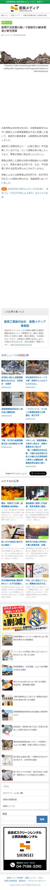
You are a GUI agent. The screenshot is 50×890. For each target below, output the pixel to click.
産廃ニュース (6, 22)
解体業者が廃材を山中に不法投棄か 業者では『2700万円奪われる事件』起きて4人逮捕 (24, 193)
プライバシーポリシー (37, 881)
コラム (6, 786)
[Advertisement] (25, 100)
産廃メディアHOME (15, 878)
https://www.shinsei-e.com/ (21, 345)
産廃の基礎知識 (10, 799)
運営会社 (22, 881)
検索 (4, 814)
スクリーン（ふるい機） (13, 793)
